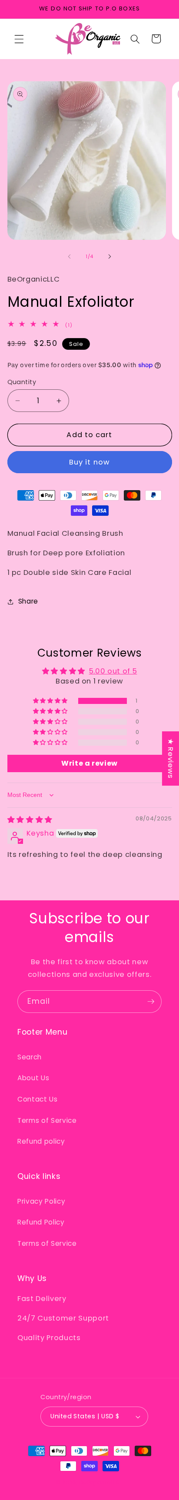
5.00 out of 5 (113, 671)
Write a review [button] (89, 763)
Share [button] (28, 601)
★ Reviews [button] (171, 758)
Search (29, 1057)
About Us (33, 1077)
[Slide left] (69, 256)
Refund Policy (41, 1222)
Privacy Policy (41, 1201)
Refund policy (41, 1141)
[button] (19, 38)
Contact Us (37, 1099)
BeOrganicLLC (100, 1482)
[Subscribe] (150, 1001)
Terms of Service (47, 1120)
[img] (30, 820)
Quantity (21, 382)
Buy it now (89, 462)
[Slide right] (109, 256)
